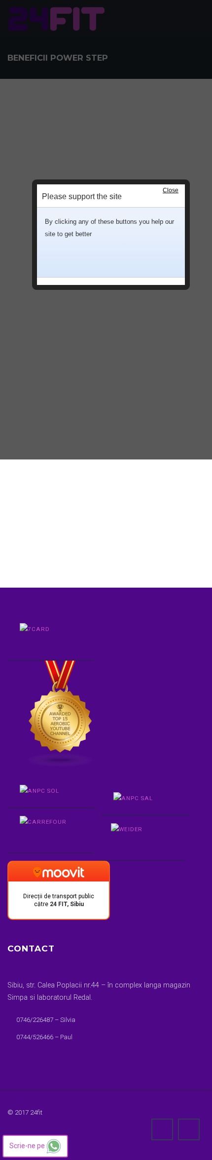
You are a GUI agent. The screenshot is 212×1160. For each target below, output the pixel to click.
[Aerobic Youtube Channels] (102, 695)
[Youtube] (189, 1129)
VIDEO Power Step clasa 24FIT (55, 496)
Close (170, 190)
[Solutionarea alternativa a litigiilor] (139, 800)
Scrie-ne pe (27, 1146)
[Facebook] (162, 1129)
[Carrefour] (44, 830)
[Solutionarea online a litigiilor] (45, 792)
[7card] (44, 638)
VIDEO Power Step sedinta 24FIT (58, 478)
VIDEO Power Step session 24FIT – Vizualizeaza (82, 514)
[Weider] (136, 838)
